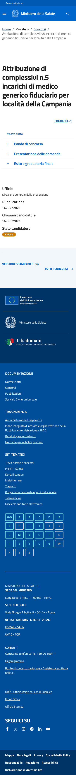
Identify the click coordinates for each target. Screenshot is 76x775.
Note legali (24, 755)
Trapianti (10, 486)
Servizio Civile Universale (21, 399)
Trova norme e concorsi (19, 462)
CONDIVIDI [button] (61, 121)
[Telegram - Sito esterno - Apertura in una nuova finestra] (32, 728)
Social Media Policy (58, 755)
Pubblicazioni (13, 393)
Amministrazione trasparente (23, 420)
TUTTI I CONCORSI (56, 268)
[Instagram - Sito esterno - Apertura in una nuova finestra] (23, 728)
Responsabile (14, 762)
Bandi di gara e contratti (20, 436)
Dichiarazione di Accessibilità (23, 770)
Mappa (9, 755)
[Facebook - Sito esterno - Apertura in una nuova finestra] (7, 728)
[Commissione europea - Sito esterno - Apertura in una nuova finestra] (24, 300)
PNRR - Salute (14, 468)
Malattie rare (13, 480)
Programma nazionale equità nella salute (30, 492)
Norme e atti (13, 381)
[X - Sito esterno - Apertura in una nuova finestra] (15, 729)
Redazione (32, 762)
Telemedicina (13, 498)
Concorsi (40, 29)
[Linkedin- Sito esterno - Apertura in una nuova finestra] (40, 728)
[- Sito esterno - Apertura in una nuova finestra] (48, 728)
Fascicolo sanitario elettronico (23, 504)
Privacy (38, 755)
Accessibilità (50, 762)
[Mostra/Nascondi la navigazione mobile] (4, 13)
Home (6, 29)
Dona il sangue (14, 474)
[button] (68, 13)
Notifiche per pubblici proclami (24, 442)
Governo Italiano (14, 3)
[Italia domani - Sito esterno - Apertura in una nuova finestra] (33, 342)
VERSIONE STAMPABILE (17, 264)
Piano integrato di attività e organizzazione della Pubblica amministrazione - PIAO (35, 428)
